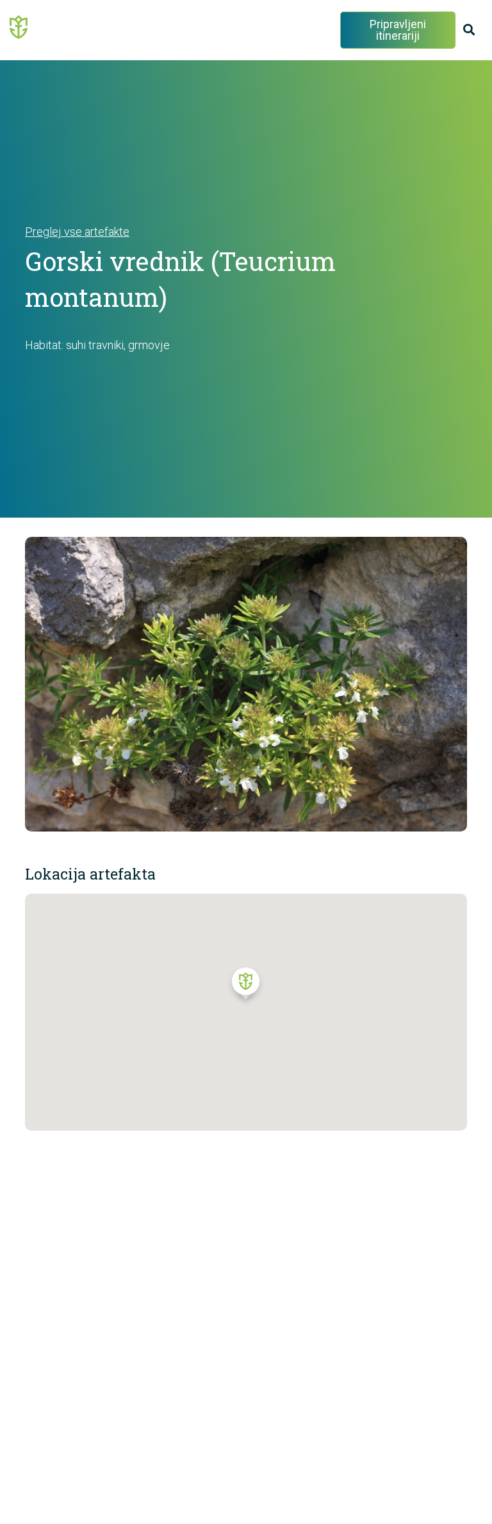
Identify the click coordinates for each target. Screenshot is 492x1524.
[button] (245, 986)
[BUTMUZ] (19, 26)
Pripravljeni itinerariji (398, 29)
